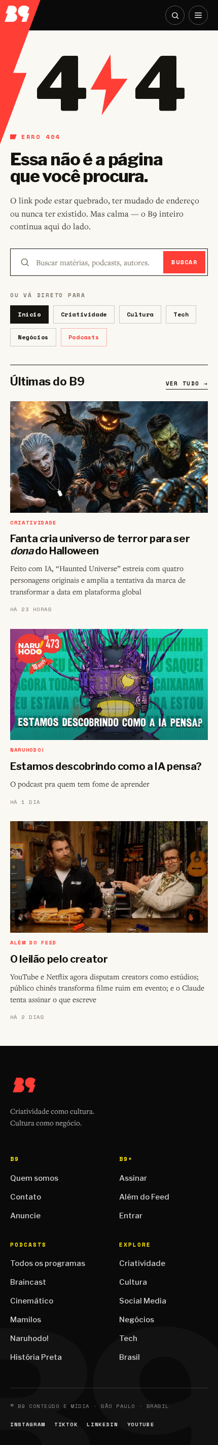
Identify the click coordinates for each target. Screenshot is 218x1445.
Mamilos (25, 1319)
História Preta (36, 1357)
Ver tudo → (187, 383)
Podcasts (83, 337)
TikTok (66, 1424)
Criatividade (84, 314)
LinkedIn (102, 1424)
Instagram (27, 1424)
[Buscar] (175, 15)
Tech (181, 314)
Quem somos (34, 1178)
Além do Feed (144, 1197)
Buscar (184, 262)
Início (29, 314)
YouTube (141, 1424)
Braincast (28, 1282)
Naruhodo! (29, 1338)
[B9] (21, 11)
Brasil (129, 1357)
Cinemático (31, 1301)
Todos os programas (47, 1263)
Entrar (130, 1215)
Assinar (133, 1178)
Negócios (33, 337)
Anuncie (25, 1215)
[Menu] (198, 15)
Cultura (140, 314)
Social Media (142, 1301)
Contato (25, 1197)
